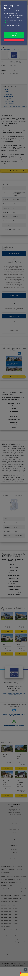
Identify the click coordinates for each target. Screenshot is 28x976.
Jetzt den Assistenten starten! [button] (14, 34)
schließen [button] (14, 40)
